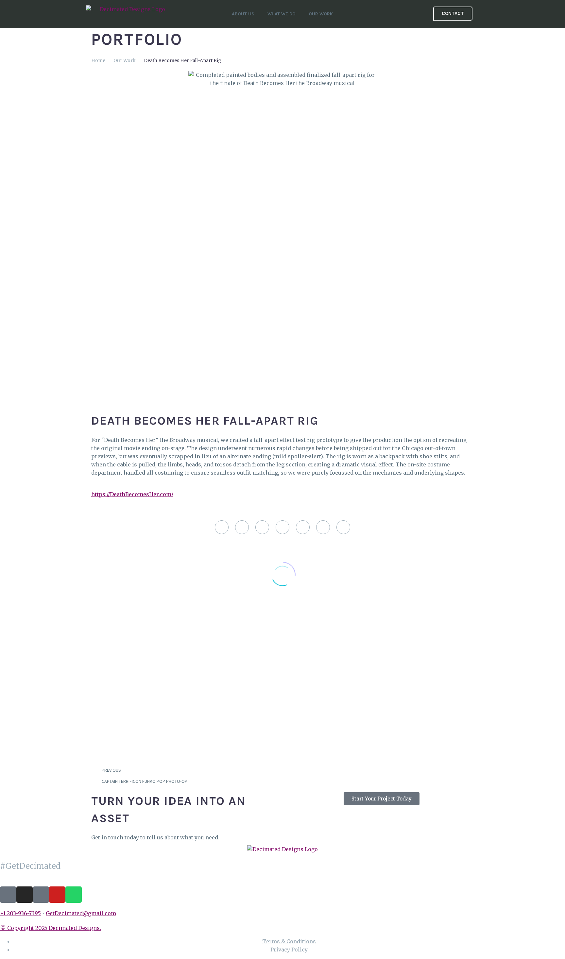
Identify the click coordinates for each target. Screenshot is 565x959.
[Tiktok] (8, 894)
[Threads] (343, 527)
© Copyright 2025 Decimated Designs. (50, 928)
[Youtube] (57, 894)
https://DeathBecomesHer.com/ (132, 494)
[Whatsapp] (73, 894)
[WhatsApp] (323, 527)
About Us (243, 14)
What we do (281, 14)
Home (98, 60)
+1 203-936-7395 (20, 913)
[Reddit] (303, 527)
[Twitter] (242, 527)
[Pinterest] (262, 527)
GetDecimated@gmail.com (81, 913)
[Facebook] (222, 527)
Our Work (321, 14)
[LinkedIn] (282, 527)
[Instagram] (24, 894)
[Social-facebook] (41, 894)
